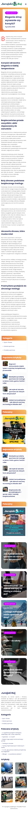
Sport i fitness (8, 342)
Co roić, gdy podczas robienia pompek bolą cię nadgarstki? (13, 750)
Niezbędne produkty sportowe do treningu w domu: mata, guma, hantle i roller (14, 380)
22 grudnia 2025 (8, 579)
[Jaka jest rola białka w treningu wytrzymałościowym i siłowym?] (14, 522)
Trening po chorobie (7, 743)
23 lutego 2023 (8, 666)
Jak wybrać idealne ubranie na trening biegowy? (13, 672)
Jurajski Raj (8, 693)
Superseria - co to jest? (8, 737)
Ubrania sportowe (11, 13)
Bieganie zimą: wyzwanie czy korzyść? (13, 20)
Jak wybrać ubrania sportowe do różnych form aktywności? (13, 391)
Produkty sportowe (9, 350)
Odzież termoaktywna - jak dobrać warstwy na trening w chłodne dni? (14, 402)
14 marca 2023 (8, 637)
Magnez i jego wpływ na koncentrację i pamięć (12, 740)
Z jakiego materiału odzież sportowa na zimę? (13, 614)
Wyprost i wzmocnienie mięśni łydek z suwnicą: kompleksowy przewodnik (14, 367)
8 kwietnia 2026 (8, 550)
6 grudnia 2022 (10, 27)
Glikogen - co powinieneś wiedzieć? (12, 754)
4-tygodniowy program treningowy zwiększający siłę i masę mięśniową (11, 733)
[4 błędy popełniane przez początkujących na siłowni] (14, 430)
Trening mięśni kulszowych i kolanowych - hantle (13, 746)
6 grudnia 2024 (8, 608)
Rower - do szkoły (12, 640)
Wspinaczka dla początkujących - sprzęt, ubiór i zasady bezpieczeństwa (12, 493)
